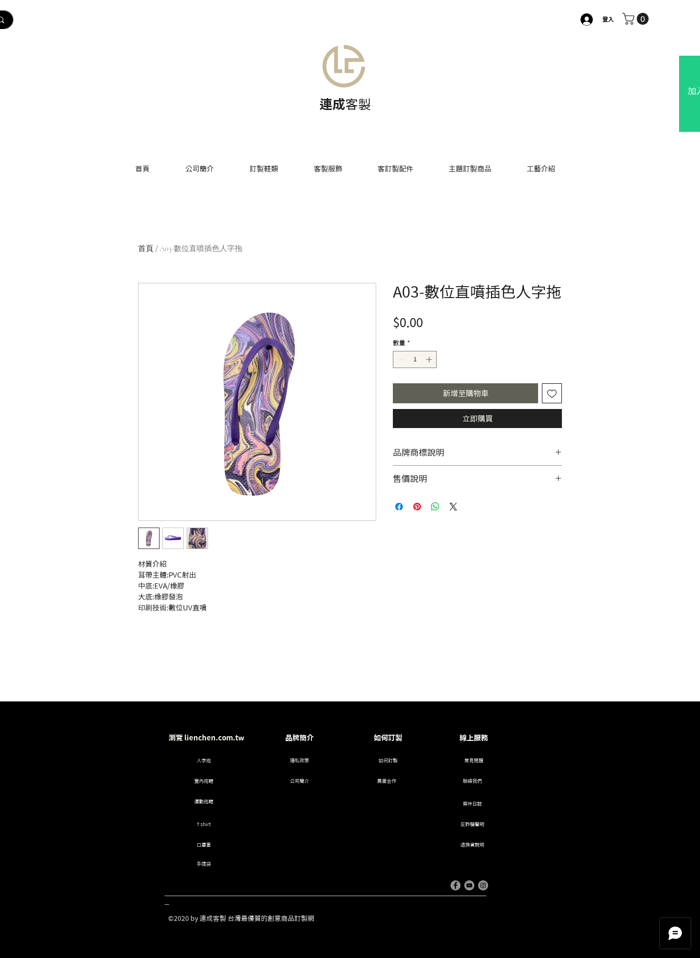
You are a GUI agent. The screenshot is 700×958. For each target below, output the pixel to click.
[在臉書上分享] (399, 506)
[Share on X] (453, 506)
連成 (332, 104)
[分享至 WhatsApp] (435, 506)
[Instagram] (483, 885)
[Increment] (430, 359)
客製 (358, 104)
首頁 (145, 248)
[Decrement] (400, 359)
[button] (636, 19)
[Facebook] (455, 885)
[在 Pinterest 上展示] (417, 506)
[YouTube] (469, 885)
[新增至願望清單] (552, 393)
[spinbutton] (415, 359)
